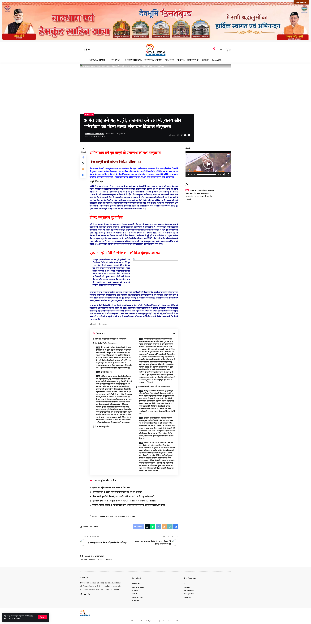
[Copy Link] (170, 526)
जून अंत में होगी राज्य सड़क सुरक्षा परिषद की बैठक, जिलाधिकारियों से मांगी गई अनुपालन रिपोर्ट (124, 501)
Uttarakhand (130, 516)
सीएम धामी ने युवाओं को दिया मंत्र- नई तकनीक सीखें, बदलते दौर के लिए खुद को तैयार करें (123, 496)
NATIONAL (89, 114)
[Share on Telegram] (158, 526)
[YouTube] (89, 49)
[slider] (206, 174)
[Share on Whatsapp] (152, 526)
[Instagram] (92, 49)
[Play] (188, 174)
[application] (208, 164)
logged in (93, 559)
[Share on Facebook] (177, 135)
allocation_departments (99, 324)
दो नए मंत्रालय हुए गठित (102, 426)
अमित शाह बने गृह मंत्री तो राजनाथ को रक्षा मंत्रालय (110, 339)
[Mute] (224, 174)
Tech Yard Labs (175, 621)
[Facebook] (86, 49)
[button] (42, 617)
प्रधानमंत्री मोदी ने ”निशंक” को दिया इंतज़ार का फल (154, 386)
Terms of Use (16, 618)
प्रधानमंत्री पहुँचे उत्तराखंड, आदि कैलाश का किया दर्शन (111, 488)
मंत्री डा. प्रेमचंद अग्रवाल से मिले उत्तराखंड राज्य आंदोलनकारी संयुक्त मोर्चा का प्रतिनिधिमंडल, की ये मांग (128, 505)
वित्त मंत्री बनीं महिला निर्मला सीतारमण (106, 343)
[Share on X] (181, 135)
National (121, 516)
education (113, 516)
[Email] (185, 135)
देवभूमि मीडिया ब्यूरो (107, 372)
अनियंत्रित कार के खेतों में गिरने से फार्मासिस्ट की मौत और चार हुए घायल (117, 492)
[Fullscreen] (227, 174)
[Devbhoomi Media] (155, 50)
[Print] (189, 135)
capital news (104, 516)
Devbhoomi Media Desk (94, 133)
